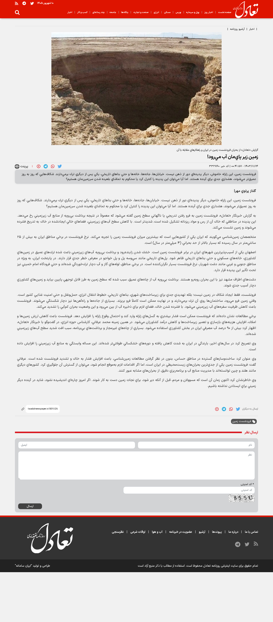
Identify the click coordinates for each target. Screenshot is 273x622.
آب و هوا (157, 532)
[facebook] (38, 166)
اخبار (251, 29)
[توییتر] (32, 3)
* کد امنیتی (247, 484)
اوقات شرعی (137, 532)
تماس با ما (251, 532)
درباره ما (233, 532)
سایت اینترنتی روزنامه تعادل (220, 566)
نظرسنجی (118, 532)
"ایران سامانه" (23, 566)
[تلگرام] (24, 3)
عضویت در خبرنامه (180, 532)
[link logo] (244, 10)
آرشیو (202, 532)
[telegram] (46, 166)
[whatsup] (53, 166)
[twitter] (60, 166)
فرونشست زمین (241, 421)
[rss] (16, 3)
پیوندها (217, 532)
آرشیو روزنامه (237, 29)
